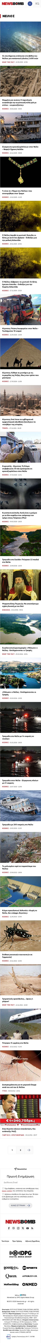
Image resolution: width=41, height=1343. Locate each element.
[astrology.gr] (29, 1276)
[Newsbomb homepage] (13, 3)
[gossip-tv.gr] (11, 1268)
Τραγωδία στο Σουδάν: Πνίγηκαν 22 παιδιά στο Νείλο (20, 560)
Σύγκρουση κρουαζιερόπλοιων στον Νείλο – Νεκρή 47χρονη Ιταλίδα (20, 148)
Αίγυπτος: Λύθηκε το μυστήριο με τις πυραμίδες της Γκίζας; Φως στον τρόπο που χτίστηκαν (20, 375)
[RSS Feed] (32, 1228)
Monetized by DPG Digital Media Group (20, 1297)
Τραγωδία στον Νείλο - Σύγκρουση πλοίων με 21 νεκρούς (20, 781)
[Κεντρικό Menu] (37, 3)
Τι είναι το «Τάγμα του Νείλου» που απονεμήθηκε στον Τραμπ (17, 192)
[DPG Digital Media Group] (20, 1254)
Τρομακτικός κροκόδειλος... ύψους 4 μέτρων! (17, 1000)
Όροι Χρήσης (17, 1241)
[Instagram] (18, 1228)
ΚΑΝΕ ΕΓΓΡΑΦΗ (18, 1205)
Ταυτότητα (5, 1241)
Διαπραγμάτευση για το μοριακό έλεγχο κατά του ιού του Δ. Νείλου (19, 1085)
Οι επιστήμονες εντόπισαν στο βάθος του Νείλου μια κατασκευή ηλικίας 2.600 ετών (20, 57)
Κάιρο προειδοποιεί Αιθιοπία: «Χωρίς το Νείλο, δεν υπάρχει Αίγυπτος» (19, 911)
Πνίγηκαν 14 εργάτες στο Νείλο (15, 1043)
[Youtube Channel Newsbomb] (27, 1228)
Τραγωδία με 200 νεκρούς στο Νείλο (17, 824)
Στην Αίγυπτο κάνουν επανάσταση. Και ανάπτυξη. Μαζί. (19, 1130)
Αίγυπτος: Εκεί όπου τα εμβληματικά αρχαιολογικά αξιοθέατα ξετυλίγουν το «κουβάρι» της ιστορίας (19, 422)
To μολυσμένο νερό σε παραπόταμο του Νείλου (19, 867)
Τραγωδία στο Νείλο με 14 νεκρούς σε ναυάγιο (18, 737)
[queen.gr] (11, 1276)
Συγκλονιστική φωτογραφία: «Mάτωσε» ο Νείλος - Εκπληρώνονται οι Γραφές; (20, 649)
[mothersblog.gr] (11, 1284)
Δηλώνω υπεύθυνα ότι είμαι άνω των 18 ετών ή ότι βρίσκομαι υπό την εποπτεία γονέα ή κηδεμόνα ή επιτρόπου (20, 1196)
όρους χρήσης (7, 1191)
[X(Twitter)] (23, 1228)
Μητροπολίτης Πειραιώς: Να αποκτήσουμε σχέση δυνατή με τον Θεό (20, 604)
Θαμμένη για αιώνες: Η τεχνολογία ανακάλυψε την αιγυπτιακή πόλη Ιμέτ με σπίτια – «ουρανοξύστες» (19, 102)
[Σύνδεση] (30, 3)
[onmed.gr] (29, 1284)
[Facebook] (9, 1228)
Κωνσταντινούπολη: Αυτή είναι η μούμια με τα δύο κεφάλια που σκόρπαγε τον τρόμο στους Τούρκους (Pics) (19, 515)
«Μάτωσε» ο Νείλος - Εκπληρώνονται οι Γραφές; (19, 693)
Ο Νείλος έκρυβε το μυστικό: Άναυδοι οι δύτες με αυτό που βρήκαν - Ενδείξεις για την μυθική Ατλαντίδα (19, 237)
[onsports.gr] (29, 1268)
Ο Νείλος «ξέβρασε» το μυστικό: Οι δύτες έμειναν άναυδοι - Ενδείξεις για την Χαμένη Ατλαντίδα (19, 284)
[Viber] (13, 1228)
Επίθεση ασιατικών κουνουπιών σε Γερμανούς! (17, 955)
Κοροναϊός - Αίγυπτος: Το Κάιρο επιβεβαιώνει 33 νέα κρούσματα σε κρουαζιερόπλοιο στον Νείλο (17, 468)
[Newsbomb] (20, 1222)
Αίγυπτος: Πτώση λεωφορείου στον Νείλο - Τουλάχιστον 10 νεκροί (20, 329)
